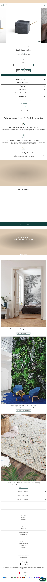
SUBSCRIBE (33, 304)
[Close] (40, 273)
